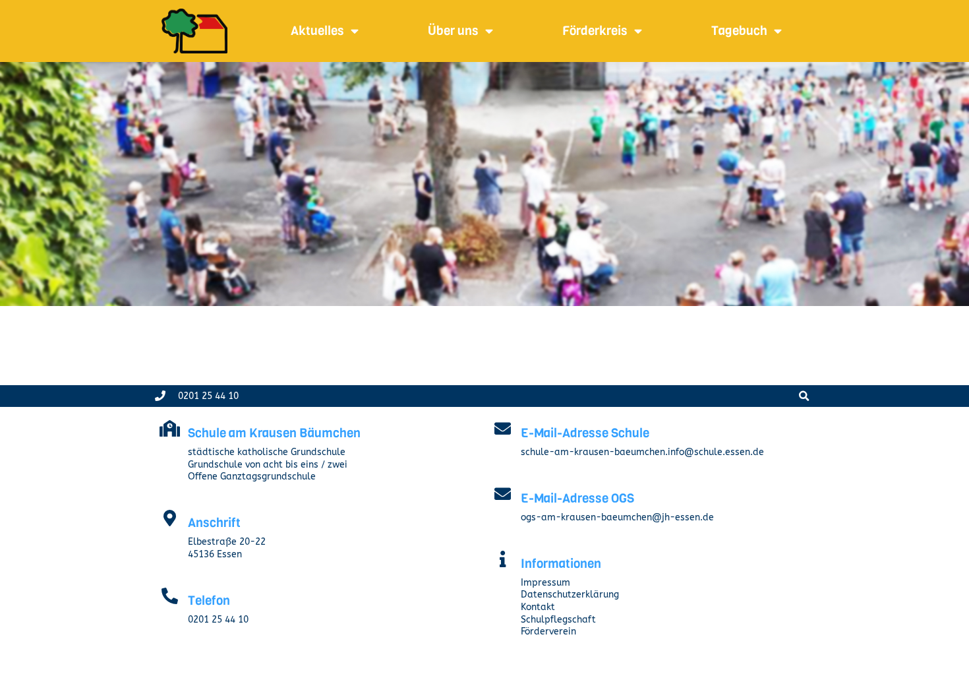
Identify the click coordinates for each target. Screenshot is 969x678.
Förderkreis (595, 30)
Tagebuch (739, 30)
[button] (804, 396)
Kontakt (538, 607)
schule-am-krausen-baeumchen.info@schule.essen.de (642, 452)
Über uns (453, 30)
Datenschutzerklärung (570, 594)
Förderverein (548, 631)
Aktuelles (317, 30)
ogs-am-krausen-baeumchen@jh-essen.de (617, 517)
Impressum (545, 582)
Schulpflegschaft (558, 619)
